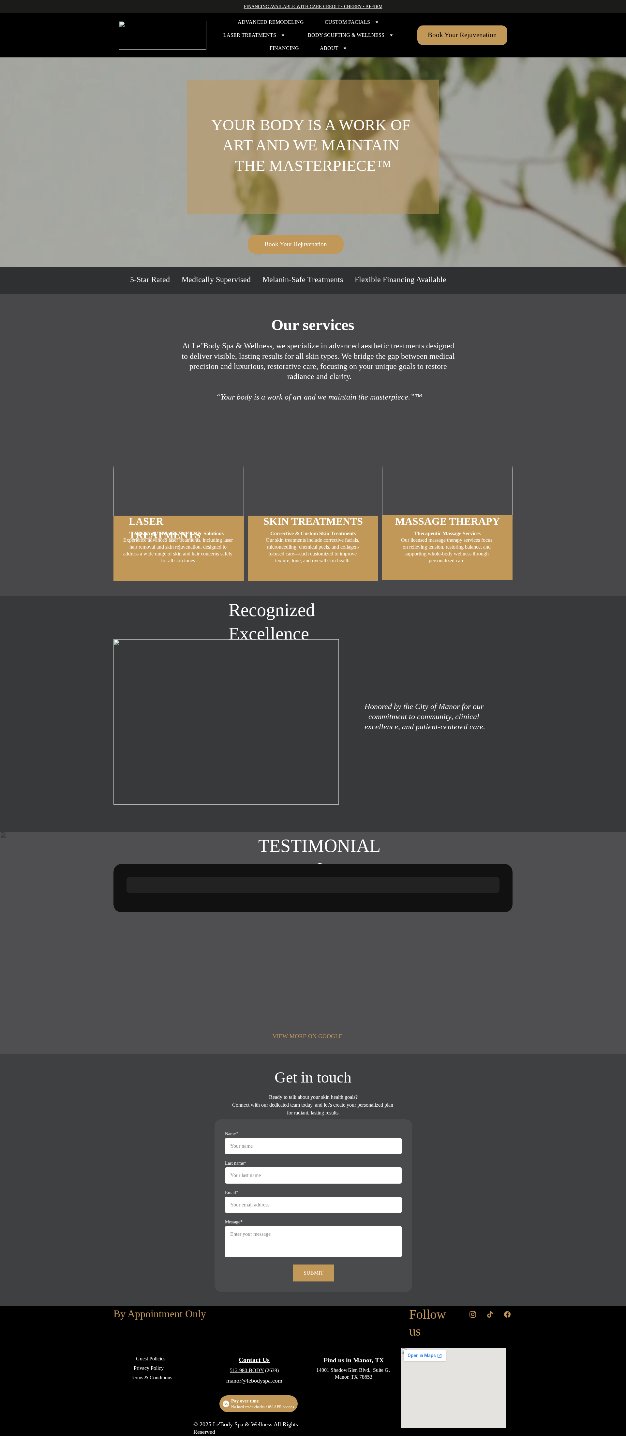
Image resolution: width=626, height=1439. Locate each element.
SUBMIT (313, 1273)
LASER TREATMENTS (249, 35)
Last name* (235, 1163)
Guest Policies (150, 1358)
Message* (234, 1221)
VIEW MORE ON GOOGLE (307, 1036)
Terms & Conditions (151, 1377)
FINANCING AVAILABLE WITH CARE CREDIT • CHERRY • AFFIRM (313, 6)
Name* (231, 1133)
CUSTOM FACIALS (347, 22)
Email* (231, 1192)
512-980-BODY (247, 1370)
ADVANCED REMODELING (271, 22)
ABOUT (329, 48)
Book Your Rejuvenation (462, 35)
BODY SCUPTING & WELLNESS (346, 35)
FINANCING (284, 48)
